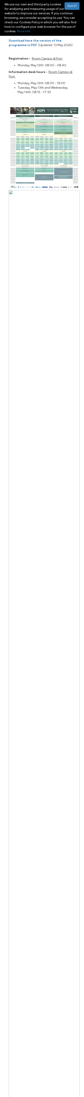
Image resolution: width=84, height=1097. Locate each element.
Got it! (72, 6)
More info (23, 31)
